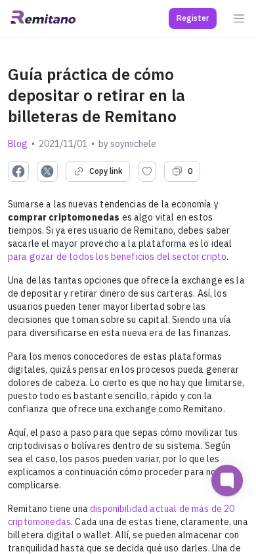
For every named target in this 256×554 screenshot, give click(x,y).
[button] (193, 18)
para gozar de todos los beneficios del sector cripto (117, 257)
